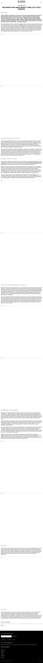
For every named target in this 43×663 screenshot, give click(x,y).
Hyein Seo (39, 289)
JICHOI (2, 434)
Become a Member (5, 646)
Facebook (9, 639)
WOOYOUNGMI (34, 162)
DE (41, 661)
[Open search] (41, 2)
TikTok (13, 639)
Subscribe (14, 636)
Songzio (34, 174)
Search (2, 657)
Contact (3, 655)
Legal (2, 653)
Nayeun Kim (7, 622)
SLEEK (21, 2)
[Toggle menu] (1, 2)
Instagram (3, 639)
